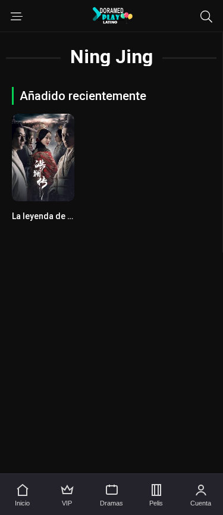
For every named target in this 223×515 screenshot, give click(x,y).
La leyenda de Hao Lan (55, 216)
